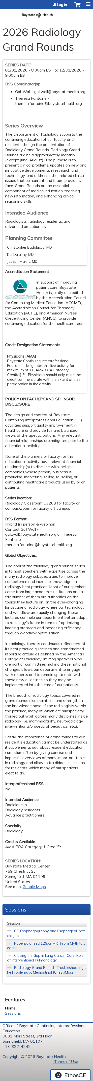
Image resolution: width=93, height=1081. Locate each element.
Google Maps (34, 886)
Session (13, 923)
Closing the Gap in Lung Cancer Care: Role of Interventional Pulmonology (45, 957)
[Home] (46, 13)
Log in (62, 4)
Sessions (13, 1013)
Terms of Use (65, 1061)
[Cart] (77, 7)
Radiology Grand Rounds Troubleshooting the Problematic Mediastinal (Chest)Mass (46, 970)
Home (10, 1008)
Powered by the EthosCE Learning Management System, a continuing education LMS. (70, 1075)
